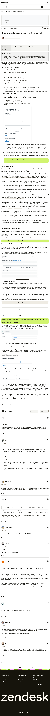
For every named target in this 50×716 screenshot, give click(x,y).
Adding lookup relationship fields (11, 69)
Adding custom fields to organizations (14, 101)
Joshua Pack (8, 561)
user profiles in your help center (22, 279)
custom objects (12, 63)
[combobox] (34, 411)
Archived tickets (8, 240)
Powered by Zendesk (26, 712)
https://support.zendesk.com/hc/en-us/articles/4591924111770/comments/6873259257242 (20, 489)
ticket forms (27, 99)
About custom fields (13, 226)
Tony (6, 603)
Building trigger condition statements (27, 226)
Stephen (7, 440)
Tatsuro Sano (8, 499)
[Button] (2, 404)
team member (19, 246)
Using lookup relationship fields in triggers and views (15, 72)
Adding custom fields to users (13, 100)
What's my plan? (45, 43)
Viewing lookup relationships (10, 71)
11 (32, 667)
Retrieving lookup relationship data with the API (14, 78)
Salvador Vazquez (33, 630)
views (30, 346)
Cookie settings (28, 707)
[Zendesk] (25, 696)
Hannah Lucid (8, 481)
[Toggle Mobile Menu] (47, 2)
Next (35, 667)
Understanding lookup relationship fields (13, 77)
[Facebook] (45, 28)
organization (30, 246)
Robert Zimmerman (6, 629)
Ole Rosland (7, 417)
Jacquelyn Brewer (9, 37)
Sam (6, 643)
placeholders (11, 394)
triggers (25, 346)
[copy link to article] (48, 28)
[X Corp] (43, 28)
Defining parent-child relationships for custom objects (16, 80)
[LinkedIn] (41, 28)
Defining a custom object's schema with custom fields (18, 103)
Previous (14, 667)
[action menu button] (48, 418)
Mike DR (7, 543)
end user (24, 246)
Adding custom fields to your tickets (14, 99)
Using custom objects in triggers (13, 392)
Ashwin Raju (5, 424)
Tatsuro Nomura (8, 527)
